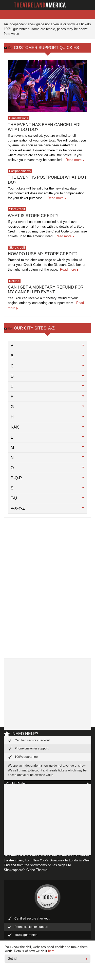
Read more (74, 160)
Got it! (12, 958)
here (51, 951)
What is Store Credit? (33, 216)
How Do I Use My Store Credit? (43, 254)
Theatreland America (40, 5)
